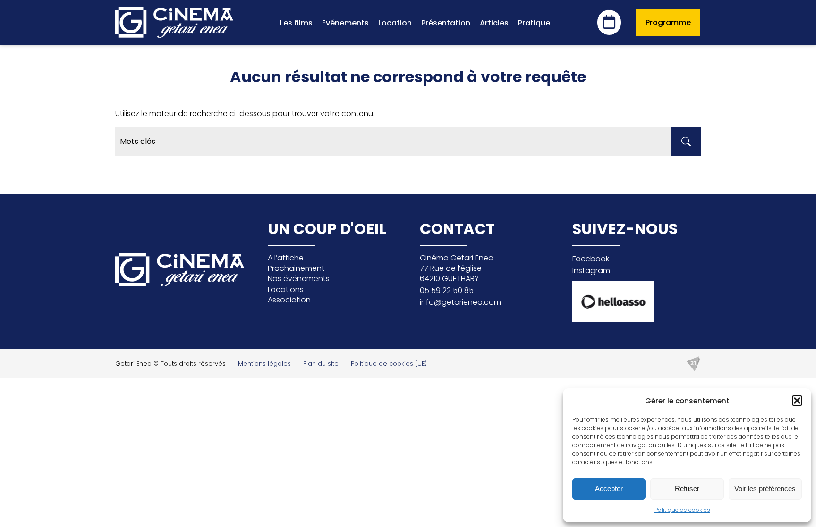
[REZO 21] (693, 363)
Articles (494, 22)
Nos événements (299, 278)
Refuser (687, 489)
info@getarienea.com (460, 302)
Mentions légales (264, 364)
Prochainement (296, 268)
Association (289, 299)
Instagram (591, 270)
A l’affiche (286, 257)
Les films (296, 22)
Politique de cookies (682, 510)
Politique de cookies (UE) (389, 364)
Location (395, 22)
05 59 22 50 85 (447, 290)
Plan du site (321, 364)
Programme (668, 22)
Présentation (445, 22)
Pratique (534, 22)
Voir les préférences (765, 489)
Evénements (345, 22)
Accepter (609, 489)
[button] (797, 400)
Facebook (590, 258)
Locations (286, 289)
